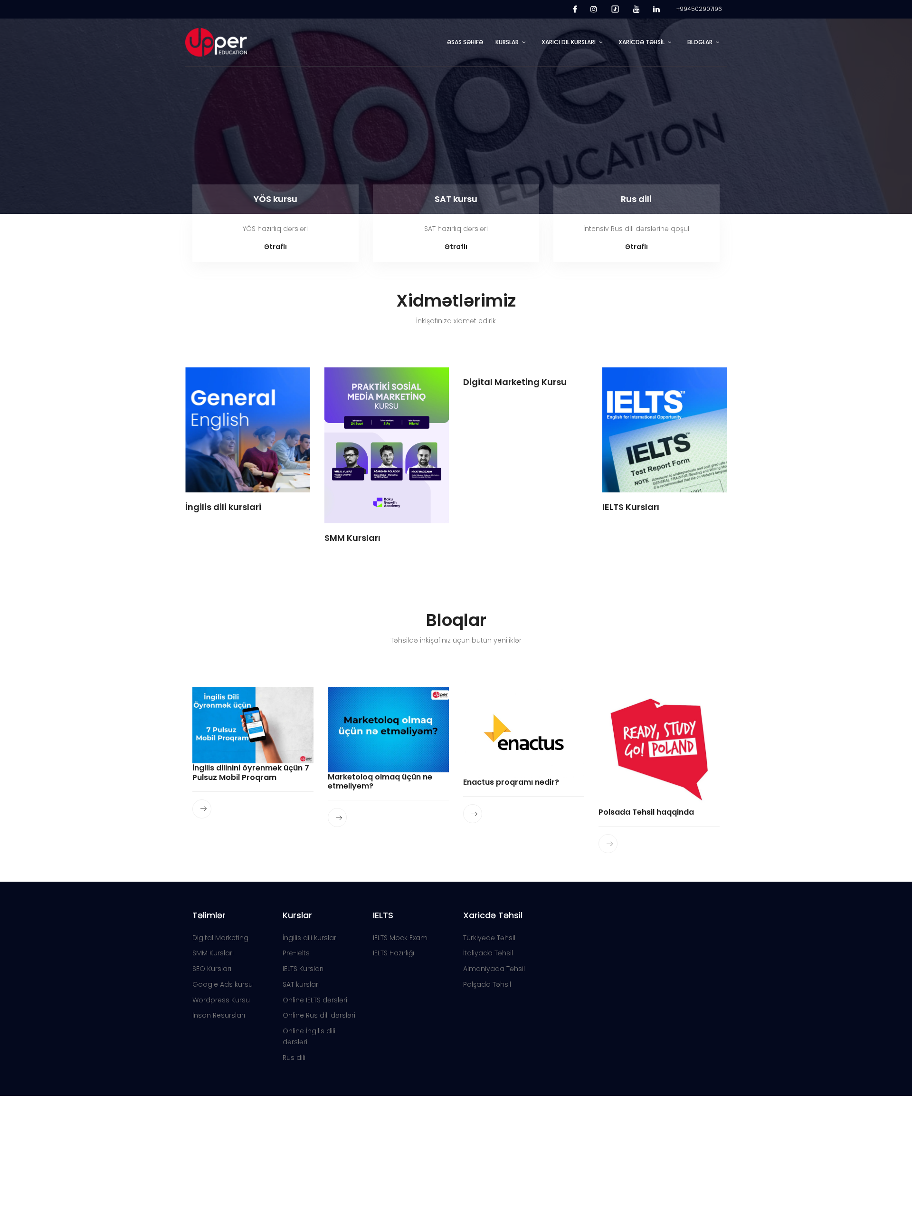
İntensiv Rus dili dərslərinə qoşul (636, 228)
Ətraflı (275, 246)
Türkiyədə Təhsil (489, 938)
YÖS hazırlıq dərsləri (275, 228)
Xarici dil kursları (569, 42)
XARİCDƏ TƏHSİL (641, 42)
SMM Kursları (213, 953)
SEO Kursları (211, 968)
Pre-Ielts (296, 953)
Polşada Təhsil (487, 984)
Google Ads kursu (222, 984)
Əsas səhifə (465, 42)
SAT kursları (301, 984)
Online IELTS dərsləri (315, 1000)
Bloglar (699, 42)
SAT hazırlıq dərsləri (456, 228)
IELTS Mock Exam (400, 938)
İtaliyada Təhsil (488, 953)
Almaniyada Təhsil (494, 968)
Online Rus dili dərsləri (319, 1015)
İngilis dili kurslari (310, 938)
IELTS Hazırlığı (393, 953)
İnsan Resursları (218, 1015)
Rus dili (636, 199)
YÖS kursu (275, 199)
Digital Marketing (220, 938)
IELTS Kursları (303, 968)
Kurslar (507, 42)
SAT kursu (456, 199)
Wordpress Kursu (221, 1000)
